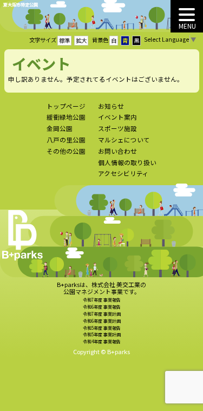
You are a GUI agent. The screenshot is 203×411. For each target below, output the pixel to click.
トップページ (66, 106)
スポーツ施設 (117, 128)
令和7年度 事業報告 (102, 300)
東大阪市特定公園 (20, 4)
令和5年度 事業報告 (102, 328)
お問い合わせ (117, 151)
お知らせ (111, 106)
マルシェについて (124, 139)
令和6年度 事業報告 (102, 307)
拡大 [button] (81, 40)
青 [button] (125, 40)
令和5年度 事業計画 (102, 334)
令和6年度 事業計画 (102, 321)
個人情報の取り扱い (127, 162)
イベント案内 (117, 117)
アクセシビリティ (123, 173)
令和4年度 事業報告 (102, 341)
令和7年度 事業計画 (102, 314)
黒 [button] (136, 40)
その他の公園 (66, 151)
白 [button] (113, 40)
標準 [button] (64, 40)
